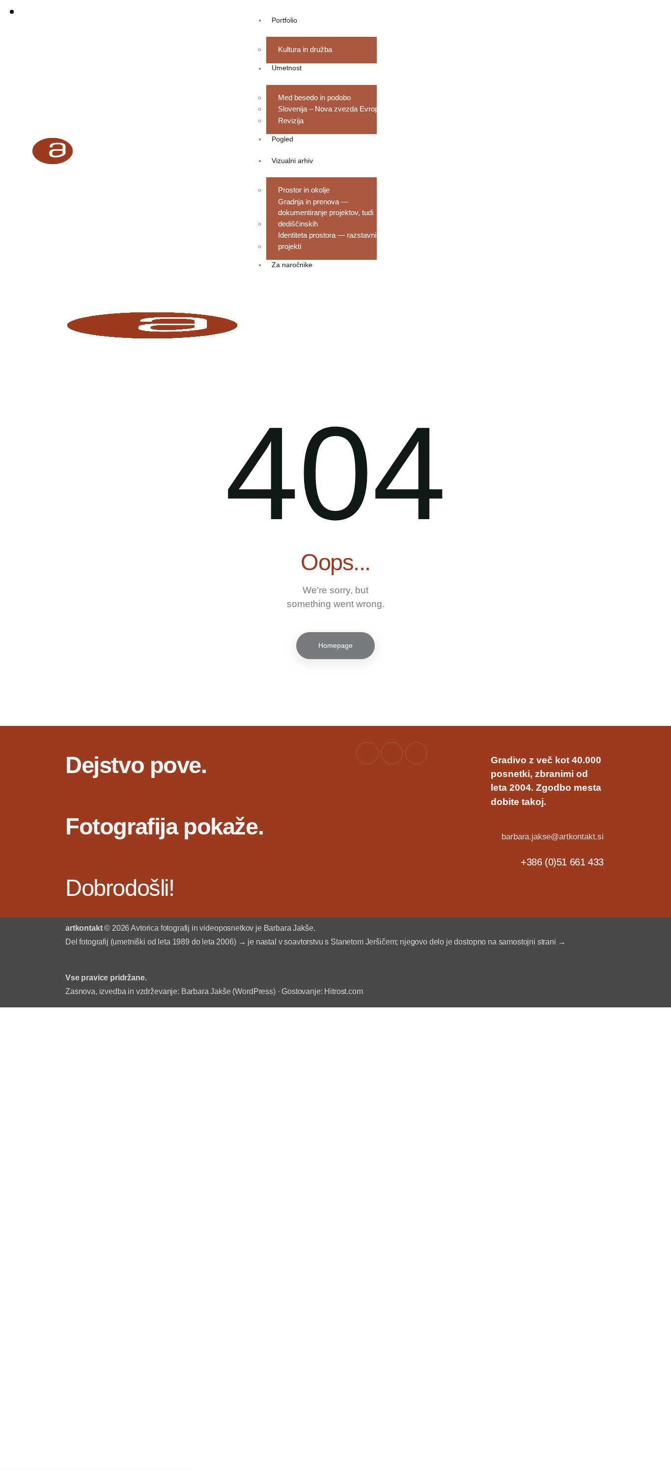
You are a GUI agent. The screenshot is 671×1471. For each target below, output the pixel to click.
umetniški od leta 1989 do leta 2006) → (179, 942)
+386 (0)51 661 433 (562, 862)
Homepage (335, 645)
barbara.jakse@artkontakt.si (552, 836)
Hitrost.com (343, 991)
